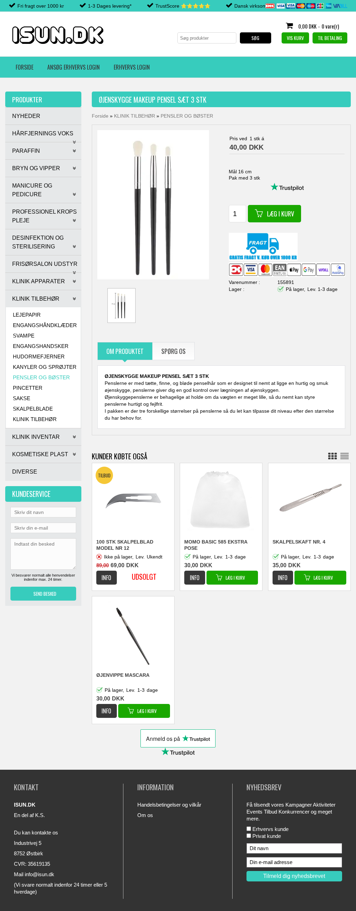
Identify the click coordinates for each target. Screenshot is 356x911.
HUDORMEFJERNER (39, 356)
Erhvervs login (132, 67)
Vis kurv (295, 37)
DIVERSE (24, 472)
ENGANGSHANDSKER (40, 346)
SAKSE (21, 398)
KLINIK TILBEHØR (35, 419)
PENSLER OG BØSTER (41, 377)
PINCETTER (27, 388)
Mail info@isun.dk (34, 874)
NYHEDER (26, 116)
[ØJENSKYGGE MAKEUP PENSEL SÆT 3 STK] (153, 204)
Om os (145, 815)
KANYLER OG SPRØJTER (44, 367)
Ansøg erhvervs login (73, 67)
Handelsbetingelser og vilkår (169, 805)
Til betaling (330, 37)
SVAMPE (23, 336)
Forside (24, 67)
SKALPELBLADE (33, 409)
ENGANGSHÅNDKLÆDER (45, 325)
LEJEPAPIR (27, 315)
